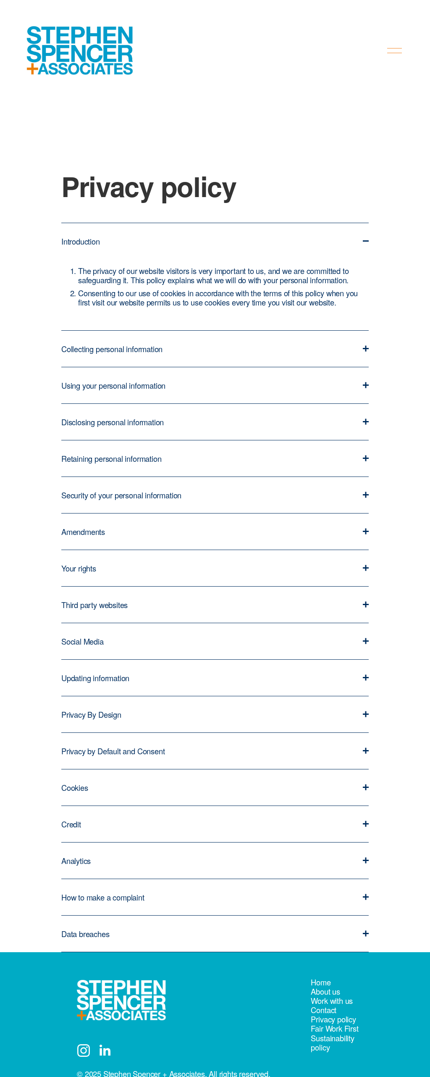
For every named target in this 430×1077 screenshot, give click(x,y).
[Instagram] (83, 1050)
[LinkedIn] (104, 1050)
